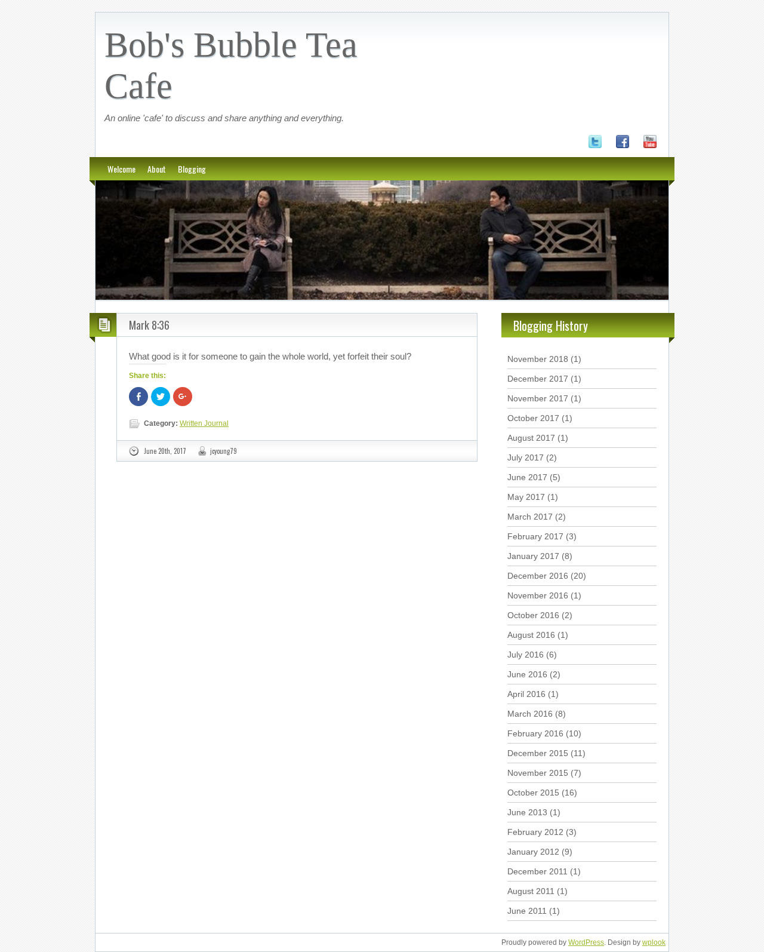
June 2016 (527, 674)
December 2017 (537, 378)
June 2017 (527, 477)
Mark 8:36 (149, 325)
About (156, 168)
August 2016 (531, 635)
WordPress (586, 942)
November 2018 (537, 359)
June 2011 (527, 911)
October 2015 (533, 792)
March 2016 (530, 713)
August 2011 (530, 891)
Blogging (192, 168)
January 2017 (533, 556)
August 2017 (531, 438)
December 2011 (537, 871)
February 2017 (535, 536)
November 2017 (537, 398)
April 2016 (526, 694)
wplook (654, 942)
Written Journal (204, 423)
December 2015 (537, 753)
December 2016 (537, 576)
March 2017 (530, 516)
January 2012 (533, 851)
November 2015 (537, 773)
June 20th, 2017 (165, 451)
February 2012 (535, 832)
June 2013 (527, 812)
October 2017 (533, 418)
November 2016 (537, 595)
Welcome (121, 168)
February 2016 (535, 733)
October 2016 (533, 615)
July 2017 (525, 457)
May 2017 (526, 497)
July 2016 (525, 654)
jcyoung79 (223, 451)
